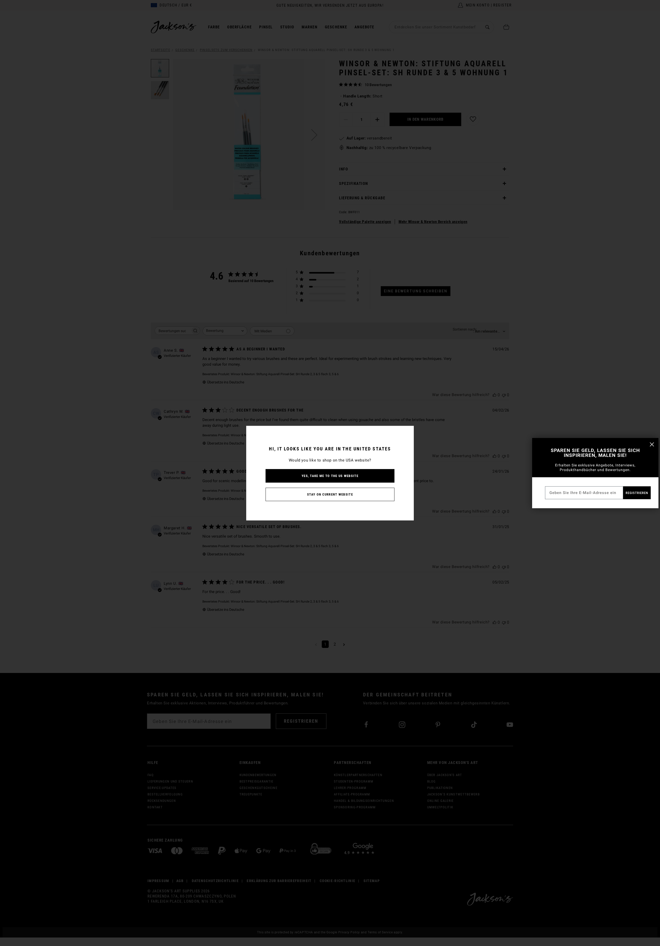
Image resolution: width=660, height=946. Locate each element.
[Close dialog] (651, 444)
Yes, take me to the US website (330, 476)
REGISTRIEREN (637, 493)
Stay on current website (330, 494)
